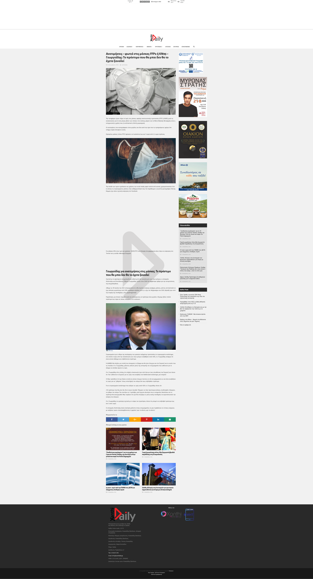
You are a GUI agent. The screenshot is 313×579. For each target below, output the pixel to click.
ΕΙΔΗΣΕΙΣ (129, 46)
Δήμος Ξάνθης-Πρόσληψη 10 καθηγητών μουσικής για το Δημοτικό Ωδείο (192, 277)
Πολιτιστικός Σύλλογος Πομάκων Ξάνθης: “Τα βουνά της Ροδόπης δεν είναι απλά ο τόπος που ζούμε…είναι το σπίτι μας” (193, 269)
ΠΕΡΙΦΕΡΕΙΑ (139, 46)
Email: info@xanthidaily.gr (115, 555)
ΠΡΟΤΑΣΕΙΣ (158, 46)
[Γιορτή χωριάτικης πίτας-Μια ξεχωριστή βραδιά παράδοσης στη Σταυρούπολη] (159, 439)
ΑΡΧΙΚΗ (121, 46)
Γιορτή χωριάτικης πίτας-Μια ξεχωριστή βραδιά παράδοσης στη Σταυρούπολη (192, 243)
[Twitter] (143, 2)
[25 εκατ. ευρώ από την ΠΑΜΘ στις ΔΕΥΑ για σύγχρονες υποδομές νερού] (123, 475)
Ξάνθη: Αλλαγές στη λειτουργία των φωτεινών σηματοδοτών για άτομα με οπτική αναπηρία (191, 259)
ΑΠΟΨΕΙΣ (176, 46)
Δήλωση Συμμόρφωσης (156, 574)
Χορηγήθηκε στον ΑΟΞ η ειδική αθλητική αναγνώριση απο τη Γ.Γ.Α (192, 302)
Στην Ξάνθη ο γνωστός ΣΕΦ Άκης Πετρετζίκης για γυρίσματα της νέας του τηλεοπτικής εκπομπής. (192, 296)
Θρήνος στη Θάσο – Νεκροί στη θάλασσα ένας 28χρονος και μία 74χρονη (193, 320)
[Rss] (149, 2)
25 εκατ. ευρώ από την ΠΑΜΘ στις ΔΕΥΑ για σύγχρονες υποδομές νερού (192, 251)
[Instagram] (145, 2)
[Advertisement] (156, 17)
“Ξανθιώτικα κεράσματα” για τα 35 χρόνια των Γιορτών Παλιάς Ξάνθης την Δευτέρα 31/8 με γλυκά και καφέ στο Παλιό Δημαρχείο (121, 454)
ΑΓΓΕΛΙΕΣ (168, 46)
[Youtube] (147, 2)
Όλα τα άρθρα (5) (185, 325)
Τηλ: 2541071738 (113, 553)
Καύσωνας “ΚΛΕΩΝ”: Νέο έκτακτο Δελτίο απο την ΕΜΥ (192, 315)
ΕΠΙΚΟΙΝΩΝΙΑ (186, 46)
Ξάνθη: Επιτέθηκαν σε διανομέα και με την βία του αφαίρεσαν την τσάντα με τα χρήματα (193, 308)
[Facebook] (141, 2)
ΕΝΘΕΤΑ (149, 46)
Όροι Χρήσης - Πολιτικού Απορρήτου (156, 572)
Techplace (171, 571)
